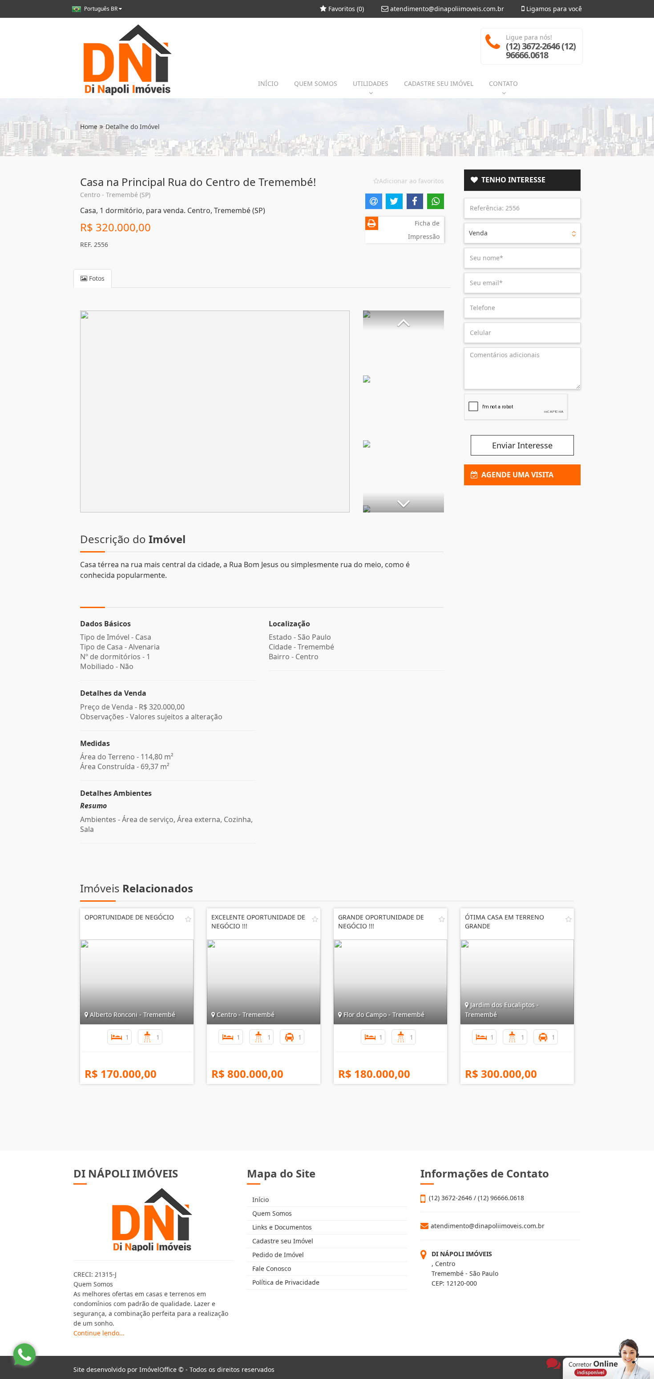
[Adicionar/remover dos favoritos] (188, 919)
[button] (403, 320)
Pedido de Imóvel (277, 1254)
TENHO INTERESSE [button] (511, 180)
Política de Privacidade (284, 1282)
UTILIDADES (370, 83)
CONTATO (503, 83)
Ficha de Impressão (424, 230)
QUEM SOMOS (315, 83)
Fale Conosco (270, 1268)
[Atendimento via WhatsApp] (24, 1354)
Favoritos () (345, 8)
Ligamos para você (553, 8)
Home (88, 126)
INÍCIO (268, 83)
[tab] (522, 180)
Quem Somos (271, 1213)
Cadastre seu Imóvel (281, 1241)
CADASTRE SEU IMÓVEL (438, 83)
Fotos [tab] (96, 278)
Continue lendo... (99, 1333)
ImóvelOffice (158, 1369)
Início (259, 1199)
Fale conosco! (570, 1349)
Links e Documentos (281, 1227)
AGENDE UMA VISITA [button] (515, 475)
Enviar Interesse (522, 445)
